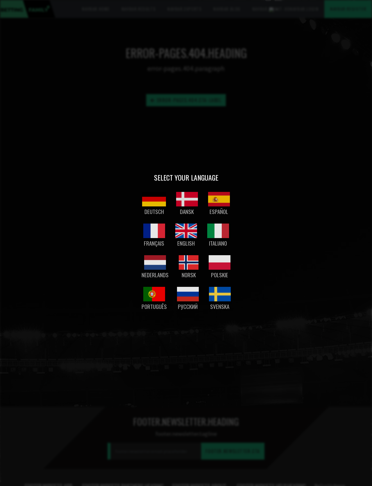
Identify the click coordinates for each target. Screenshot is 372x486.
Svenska (219, 306)
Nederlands (155, 275)
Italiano (218, 243)
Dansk (187, 211)
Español (219, 211)
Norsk (189, 275)
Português (154, 306)
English (186, 243)
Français (154, 243)
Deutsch (154, 211)
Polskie (219, 275)
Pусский (188, 306)
